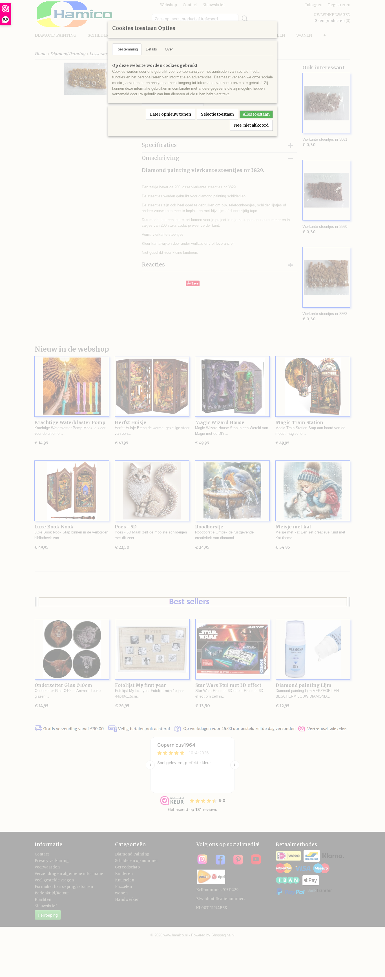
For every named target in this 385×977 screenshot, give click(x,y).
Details (151, 49)
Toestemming (127, 49)
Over (169, 49)
